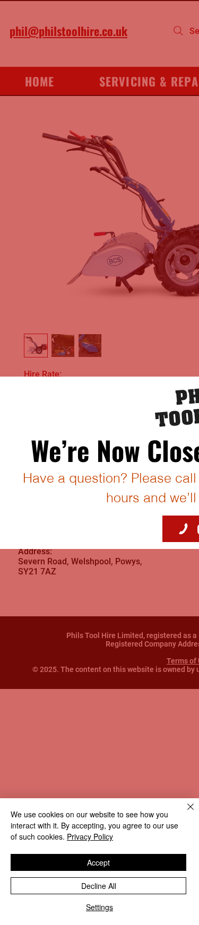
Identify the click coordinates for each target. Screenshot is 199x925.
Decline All (98, 885)
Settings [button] (99, 907)
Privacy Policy (90, 836)
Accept (98, 862)
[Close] (184, 813)
